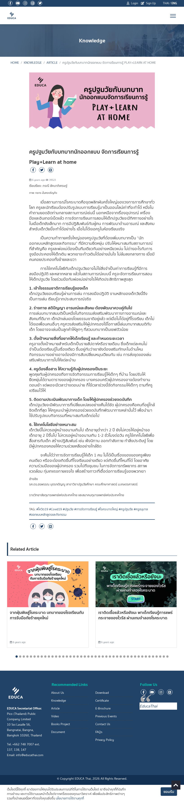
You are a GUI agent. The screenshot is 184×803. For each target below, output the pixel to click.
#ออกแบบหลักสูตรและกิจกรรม (47, 514)
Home (15, 62)
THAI (166, 3)
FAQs (98, 732)
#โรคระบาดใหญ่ (108, 509)
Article (52, 62)
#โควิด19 (42, 509)
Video (55, 716)
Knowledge (33, 62)
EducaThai (148, 706)
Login (134, 3)
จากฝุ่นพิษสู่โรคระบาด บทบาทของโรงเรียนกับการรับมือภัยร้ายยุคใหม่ (47, 615)
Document (58, 732)
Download (102, 692)
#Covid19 (55, 509)
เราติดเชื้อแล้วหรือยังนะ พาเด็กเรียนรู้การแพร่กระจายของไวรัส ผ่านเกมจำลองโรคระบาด (135, 615)
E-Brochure (103, 708)
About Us (57, 692)
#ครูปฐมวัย (126, 509)
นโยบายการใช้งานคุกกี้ (70, 798)
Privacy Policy (104, 740)
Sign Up (150, 3)
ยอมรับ (169, 791)
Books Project (60, 724)
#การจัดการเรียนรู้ (85, 509)
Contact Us (102, 724)
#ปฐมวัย (68, 509)
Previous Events (106, 716)
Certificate (102, 700)
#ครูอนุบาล (141, 509)
